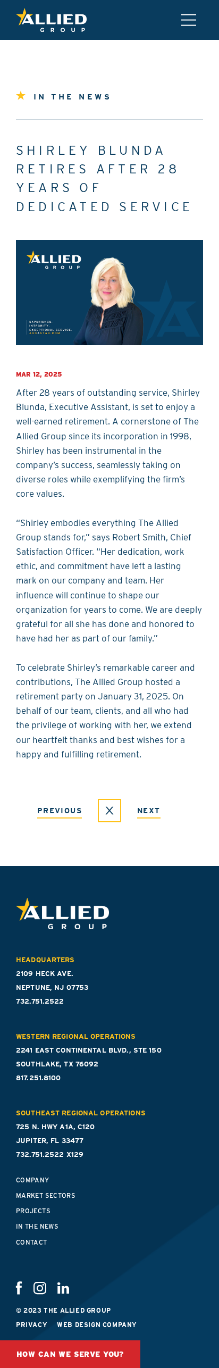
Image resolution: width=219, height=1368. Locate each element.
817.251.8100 (38, 1078)
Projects (33, 1211)
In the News (37, 1226)
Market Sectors (45, 1195)
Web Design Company (97, 1325)
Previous (59, 810)
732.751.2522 (40, 1001)
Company (32, 1180)
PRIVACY (31, 1325)
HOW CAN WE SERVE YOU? (70, 1354)
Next (149, 810)
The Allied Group (51, 20)
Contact (31, 1242)
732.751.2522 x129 (49, 1154)
